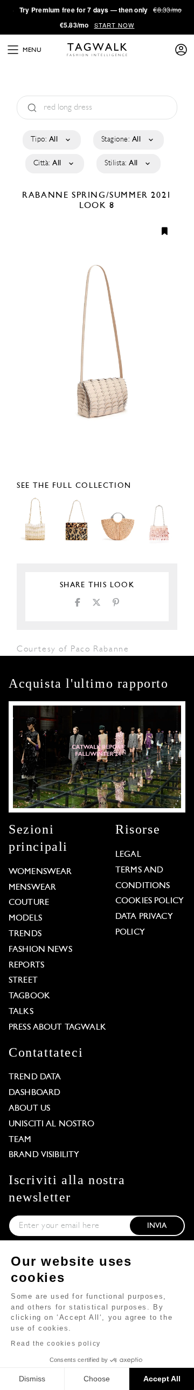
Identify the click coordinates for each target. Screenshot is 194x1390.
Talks (21, 1012)
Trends (25, 934)
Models (25, 918)
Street (23, 980)
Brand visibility (44, 1155)
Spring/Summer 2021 (122, 195)
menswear (32, 887)
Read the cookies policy (56, 1343)
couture (29, 902)
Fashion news (40, 949)
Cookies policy (149, 901)
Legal (128, 854)
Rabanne (47, 195)
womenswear (40, 872)
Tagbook (29, 996)
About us (29, 1108)
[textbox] (51, 140)
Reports (26, 965)
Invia (157, 1226)
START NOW (114, 25)
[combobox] (51, 140)
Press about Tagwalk (57, 1027)
